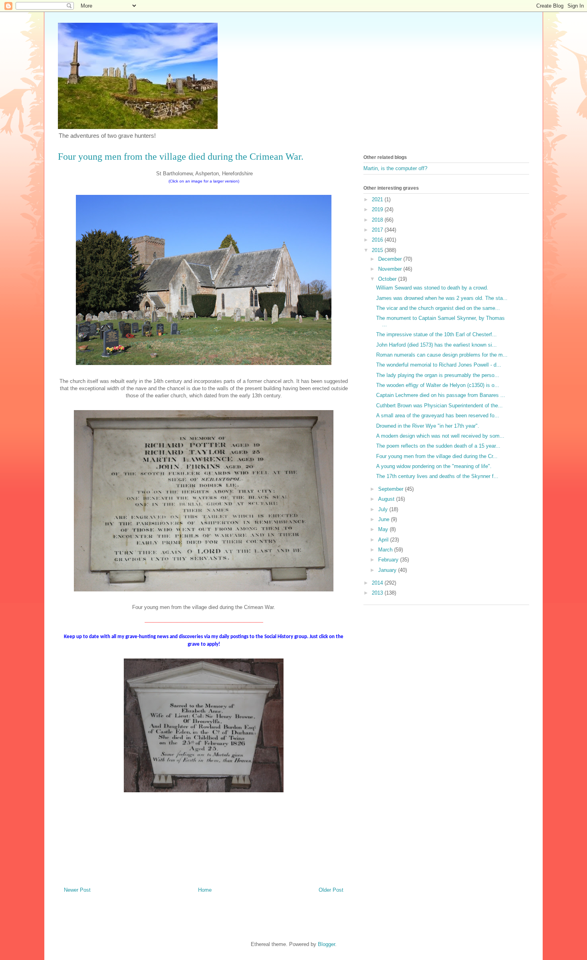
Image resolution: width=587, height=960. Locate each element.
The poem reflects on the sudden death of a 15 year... (438, 446)
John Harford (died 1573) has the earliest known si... (436, 345)
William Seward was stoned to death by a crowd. (432, 288)
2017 (378, 230)
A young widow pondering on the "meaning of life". (434, 466)
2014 (378, 583)
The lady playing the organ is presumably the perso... (437, 375)
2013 (378, 593)
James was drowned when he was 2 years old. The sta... (442, 298)
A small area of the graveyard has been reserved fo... (437, 416)
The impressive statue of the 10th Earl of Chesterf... (436, 334)
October (388, 279)
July (383, 509)
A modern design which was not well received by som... (440, 436)
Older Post (331, 890)
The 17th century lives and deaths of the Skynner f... (437, 476)
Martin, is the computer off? (395, 168)
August (387, 499)
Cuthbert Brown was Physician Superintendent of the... (439, 406)
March (386, 550)
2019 (378, 209)
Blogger (326, 944)
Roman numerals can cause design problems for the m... (442, 355)
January (388, 570)
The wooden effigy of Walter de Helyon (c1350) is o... (437, 385)
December (390, 259)
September (391, 489)
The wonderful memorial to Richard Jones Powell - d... (438, 365)
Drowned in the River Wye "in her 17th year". (427, 426)
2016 (378, 240)
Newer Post (77, 890)
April (384, 540)
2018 (378, 220)
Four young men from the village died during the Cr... (437, 456)
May (384, 529)
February (389, 560)
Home (205, 890)
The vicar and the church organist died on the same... (438, 308)
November (390, 269)
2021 (378, 199)
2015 (378, 250)
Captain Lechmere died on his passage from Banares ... (440, 395)
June (384, 519)
